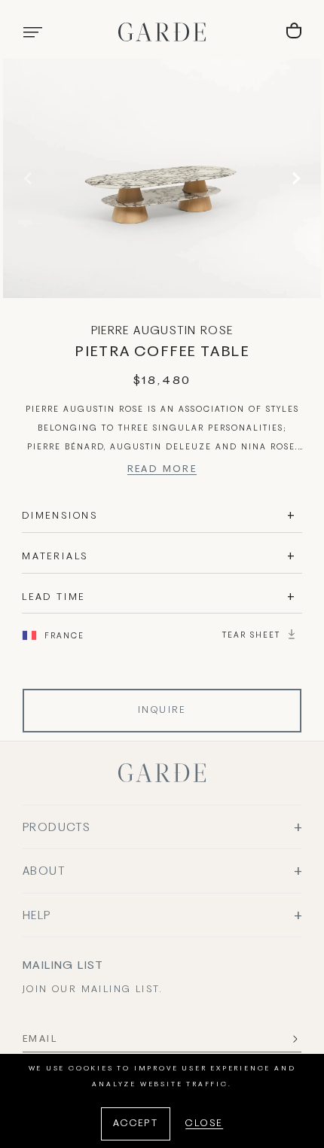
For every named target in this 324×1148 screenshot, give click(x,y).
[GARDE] (162, 32)
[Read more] (162, 471)
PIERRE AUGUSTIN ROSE (162, 331)
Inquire (162, 710)
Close (204, 1123)
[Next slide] (293, 178)
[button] (32, 32)
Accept (135, 1123)
